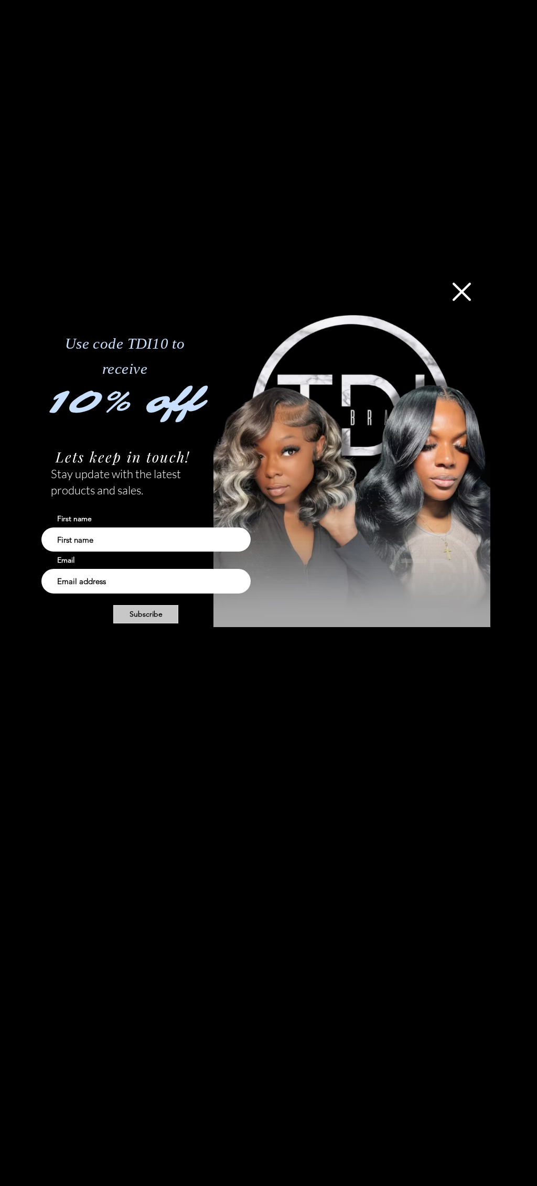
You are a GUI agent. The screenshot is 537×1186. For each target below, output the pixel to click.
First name (74, 518)
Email (65, 560)
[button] (462, 291)
